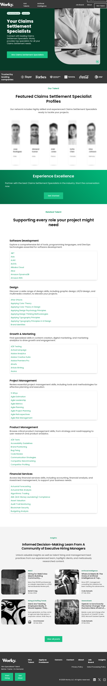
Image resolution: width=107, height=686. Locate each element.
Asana (14, 371)
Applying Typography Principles (25, 317)
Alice (13, 271)
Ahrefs (14, 364)
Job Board (80, 5)
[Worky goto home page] (6, 4)
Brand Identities (18, 324)
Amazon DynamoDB (20, 274)
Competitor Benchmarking (23, 461)
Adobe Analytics (18, 353)
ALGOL (14, 263)
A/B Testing (16, 346)
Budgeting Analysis (19, 511)
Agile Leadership (18, 400)
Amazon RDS (17, 278)
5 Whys (14, 393)
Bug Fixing (15, 450)
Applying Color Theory (21, 303)
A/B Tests (15, 439)
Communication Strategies (23, 457)
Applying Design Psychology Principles (28, 310)
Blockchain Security (20, 507)
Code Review (17, 454)
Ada (13, 256)
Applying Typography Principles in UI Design (31, 321)
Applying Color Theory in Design (25, 307)
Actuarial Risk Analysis (21, 490)
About (89, 5)
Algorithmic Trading (20, 493)
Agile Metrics (17, 403)
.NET (12, 253)
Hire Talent (100, 6)
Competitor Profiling (20, 464)
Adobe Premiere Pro (20, 360)
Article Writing (17, 367)
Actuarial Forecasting (21, 486)
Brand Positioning (19, 446)
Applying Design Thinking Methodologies (29, 314)
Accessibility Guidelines (21, 443)
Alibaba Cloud (17, 267)
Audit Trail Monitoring (21, 504)
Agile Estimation (18, 396)
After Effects (16, 299)
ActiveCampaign (18, 350)
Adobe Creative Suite (21, 357)
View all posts (53, 639)
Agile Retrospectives (20, 414)
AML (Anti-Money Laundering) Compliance (30, 497)
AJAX (13, 260)
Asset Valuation (18, 500)
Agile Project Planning (21, 410)
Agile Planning (17, 407)
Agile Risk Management (21, 418)
